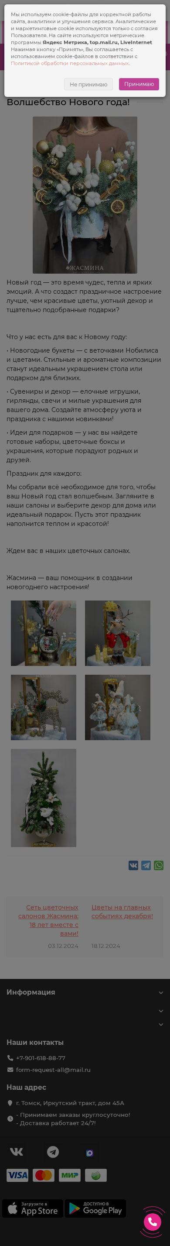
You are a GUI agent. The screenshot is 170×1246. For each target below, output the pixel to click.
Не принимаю (88, 84)
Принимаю (139, 84)
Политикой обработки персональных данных (70, 63)
